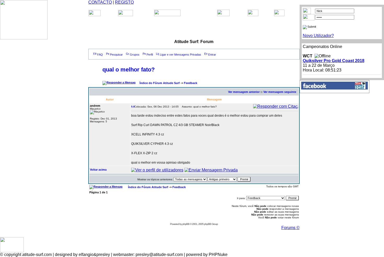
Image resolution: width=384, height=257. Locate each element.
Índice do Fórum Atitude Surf (159, 83)
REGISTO (124, 2)
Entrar (212, 54)
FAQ (100, 54)
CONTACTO (100, 2)
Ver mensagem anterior (244, 91)
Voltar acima (98, 169)
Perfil (150, 54)
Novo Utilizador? (318, 35)
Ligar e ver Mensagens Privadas (180, 54)
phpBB (185, 224)
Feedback (190, 83)
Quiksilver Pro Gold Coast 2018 (333, 60)
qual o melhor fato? (128, 69)
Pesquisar (116, 54)
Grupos (134, 54)
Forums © (290, 227)
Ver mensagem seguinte (279, 91)
